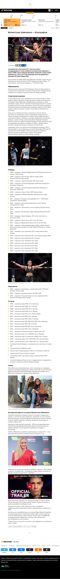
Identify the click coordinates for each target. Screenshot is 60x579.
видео (44, 545)
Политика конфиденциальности (51, 558)
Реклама (34, 558)
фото (48, 545)
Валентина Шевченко (18, 526)
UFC (25, 526)
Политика (11, 545)
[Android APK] (5, 566)
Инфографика (55, 545)
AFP (10, 166)
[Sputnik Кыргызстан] (7, 11)
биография (34, 526)
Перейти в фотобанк (26, 466)
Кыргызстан (4, 545)
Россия (34, 545)
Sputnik (10, 466)
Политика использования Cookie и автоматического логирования (16, 560)
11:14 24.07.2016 (11, 35)
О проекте (3, 558)
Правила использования (12, 558)
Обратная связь (4, 562)
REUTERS (11, 62)
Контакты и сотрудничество (24, 558)
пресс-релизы (40, 558)
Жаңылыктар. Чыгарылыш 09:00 (10, 22)
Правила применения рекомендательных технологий (45, 560)
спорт (29, 526)
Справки (10, 526)
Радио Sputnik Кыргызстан (23, 545)
